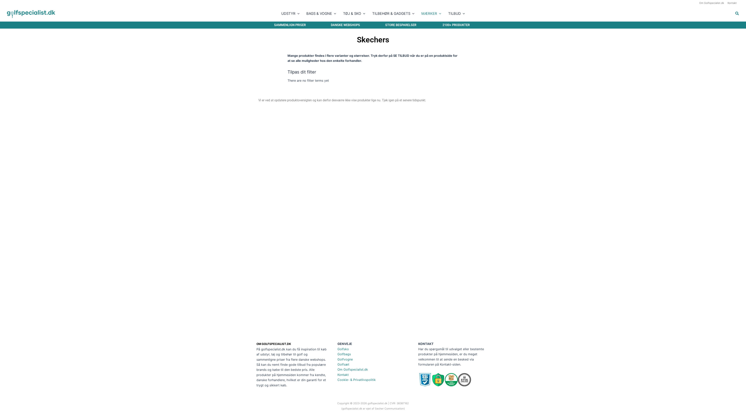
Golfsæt (343, 364)
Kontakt (343, 375)
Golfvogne (345, 359)
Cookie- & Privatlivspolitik (356, 380)
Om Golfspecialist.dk (352, 369)
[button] (297, 13)
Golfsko (343, 349)
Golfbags (344, 354)
